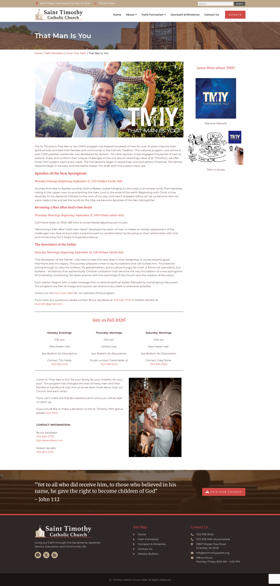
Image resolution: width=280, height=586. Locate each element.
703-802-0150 (45, 452)
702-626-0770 (45, 436)
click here (51, 412)
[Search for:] (216, 3)
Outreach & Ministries (185, 14)
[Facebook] (38, 555)
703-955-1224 (59, 364)
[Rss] (54, 555)
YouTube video (64, 293)
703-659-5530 (158, 364)
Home (117, 14)
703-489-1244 (109, 364)
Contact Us (211, 14)
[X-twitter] (46, 555)
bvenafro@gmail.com (49, 303)
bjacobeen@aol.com (49, 440)
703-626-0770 (122, 300)
